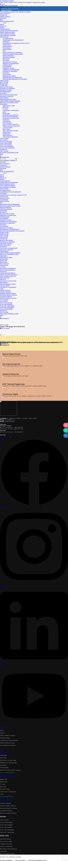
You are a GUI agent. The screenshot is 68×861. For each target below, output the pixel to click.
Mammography (5, 277)
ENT (1, 202)
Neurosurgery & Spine (7, 213)
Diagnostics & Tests (6, 257)
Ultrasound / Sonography (11, 110)
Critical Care (4, 196)
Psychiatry (3, 224)
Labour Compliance (6, 846)
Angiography (4, 259)
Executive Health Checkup (8, 295)
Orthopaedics (4, 218)
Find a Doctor (4, 138)
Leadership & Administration (9, 30)
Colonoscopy (4, 265)
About (2, 24)
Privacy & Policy (20, 860)
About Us (3, 26)
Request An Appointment (9, 5)
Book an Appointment (7, 21)
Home (2, 174)
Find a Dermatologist (6, 146)
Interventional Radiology (10, 137)
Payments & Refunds (6, 96)
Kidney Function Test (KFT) (8, 274)
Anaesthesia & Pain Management (13, 40)
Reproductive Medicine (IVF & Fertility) (15, 79)
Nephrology (3, 210)
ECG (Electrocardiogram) (8, 268)
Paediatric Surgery (6, 220)
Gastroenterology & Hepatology (10, 204)
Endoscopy (3, 271)
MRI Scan (3, 279)
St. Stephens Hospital (7, 1)
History (2, 27)
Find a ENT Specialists (7, 306)
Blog (1, 19)
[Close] (16, 160)
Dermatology (4, 199)
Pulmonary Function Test (8, 281)
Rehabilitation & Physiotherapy (9, 229)
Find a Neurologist (6, 143)
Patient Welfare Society (7, 32)
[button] (34, 7)
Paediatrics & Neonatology (8, 221)
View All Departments (7, 772)
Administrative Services (7, 854)
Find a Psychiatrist (6, 144)
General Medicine (5, 207)
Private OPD (3, 85)
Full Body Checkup (6, 296)
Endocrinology (4, 201)
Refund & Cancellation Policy (9, 102)
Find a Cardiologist (6, 141)
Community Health (6, 841)
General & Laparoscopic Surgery (10, 206)
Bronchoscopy (4, 263)
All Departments (5, 190)
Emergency (3, 93)
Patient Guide (4, 80)
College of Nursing (6, 10)
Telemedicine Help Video (8, 99)
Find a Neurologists (6, 304)
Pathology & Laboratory (7, 223)
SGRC (1, 154)
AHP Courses (4, 151)
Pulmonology (4, 226)
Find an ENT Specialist (7, 148)
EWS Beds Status (5, 91)
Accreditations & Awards (8, 35)
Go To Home (5, 328)
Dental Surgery (5, 198)
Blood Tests (3, 262)
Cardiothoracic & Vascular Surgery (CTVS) (16, 43)
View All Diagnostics (6, 796)
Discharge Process (6, 90)
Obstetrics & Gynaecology (8, 215)
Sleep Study (4, 282)
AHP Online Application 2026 (9, 152)
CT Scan (2, 267)
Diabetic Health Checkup (8, 293)
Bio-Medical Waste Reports (8, 849)
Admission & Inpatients (7, 88)
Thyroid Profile (4, 285)
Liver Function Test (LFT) (8, 276)
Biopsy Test (3, 260)
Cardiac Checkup (5, 292)
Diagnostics (3, 256)
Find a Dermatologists (7, 307)
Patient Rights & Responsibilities (10, 101)
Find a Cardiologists (6, 309)
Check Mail (3, 851)
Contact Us (3, 15)
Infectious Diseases (6, 209)
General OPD (4, 83)
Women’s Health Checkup (8, 298)
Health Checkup (5, 16)
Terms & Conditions (6, 860)
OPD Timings (4, 82)
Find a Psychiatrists (6, 302)
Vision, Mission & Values (7, 33)
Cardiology (3, 193)
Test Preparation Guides (7, 284)
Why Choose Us (5, 13)
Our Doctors (4, 140)
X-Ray (2, 288)
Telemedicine (4, 98)
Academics (3, 149)
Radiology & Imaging (6, 227)
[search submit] (16, 159)
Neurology (3, 212)
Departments (4, 188)
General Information (6, 87)
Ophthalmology (5, 217)
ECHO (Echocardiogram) (7, 270)
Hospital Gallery (5, 29)
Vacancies (3, 18)
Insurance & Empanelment (8, 94)
